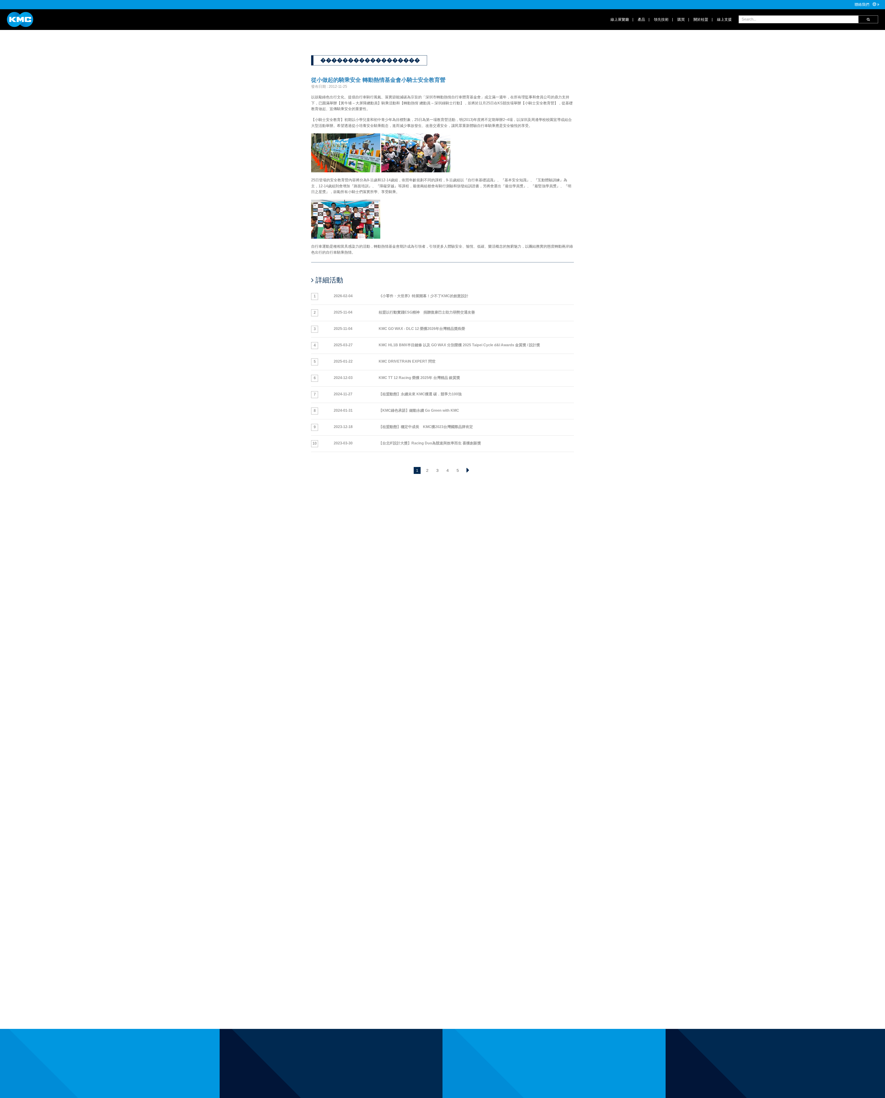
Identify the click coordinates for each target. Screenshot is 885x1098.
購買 (680, 19)
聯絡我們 (862, 4)
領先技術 (661, 19)
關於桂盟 (700, 19)
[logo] (20, 19)
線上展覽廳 (619, 19)
